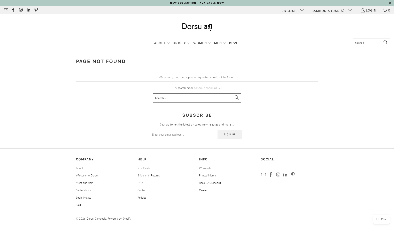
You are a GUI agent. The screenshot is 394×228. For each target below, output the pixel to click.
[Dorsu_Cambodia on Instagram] (20, 10)
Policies (141, 197)
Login (371, 10)
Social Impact (83, 197)
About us (81, 168)
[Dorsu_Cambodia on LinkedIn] (28, 10)
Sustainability (83, 190)
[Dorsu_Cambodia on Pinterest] (35, 10)
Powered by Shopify (119, 218)
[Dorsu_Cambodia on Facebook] (13, 10)
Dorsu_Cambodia (96, 218)
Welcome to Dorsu (87, 175)
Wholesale (205, 168)
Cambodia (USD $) (329, 11)
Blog (78, 204)
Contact (141, 190)
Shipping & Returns (148, 175)
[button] (162, 43)
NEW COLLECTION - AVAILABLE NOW (197, 2)
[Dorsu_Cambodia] (197, 27)
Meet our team (84, 182)
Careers (203, 190)
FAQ (140, 182)
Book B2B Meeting (210, 182)
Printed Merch (207, 175)
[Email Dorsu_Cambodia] (5, 10)
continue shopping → (207, 88)
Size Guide (143, 168)
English (290, 11)
